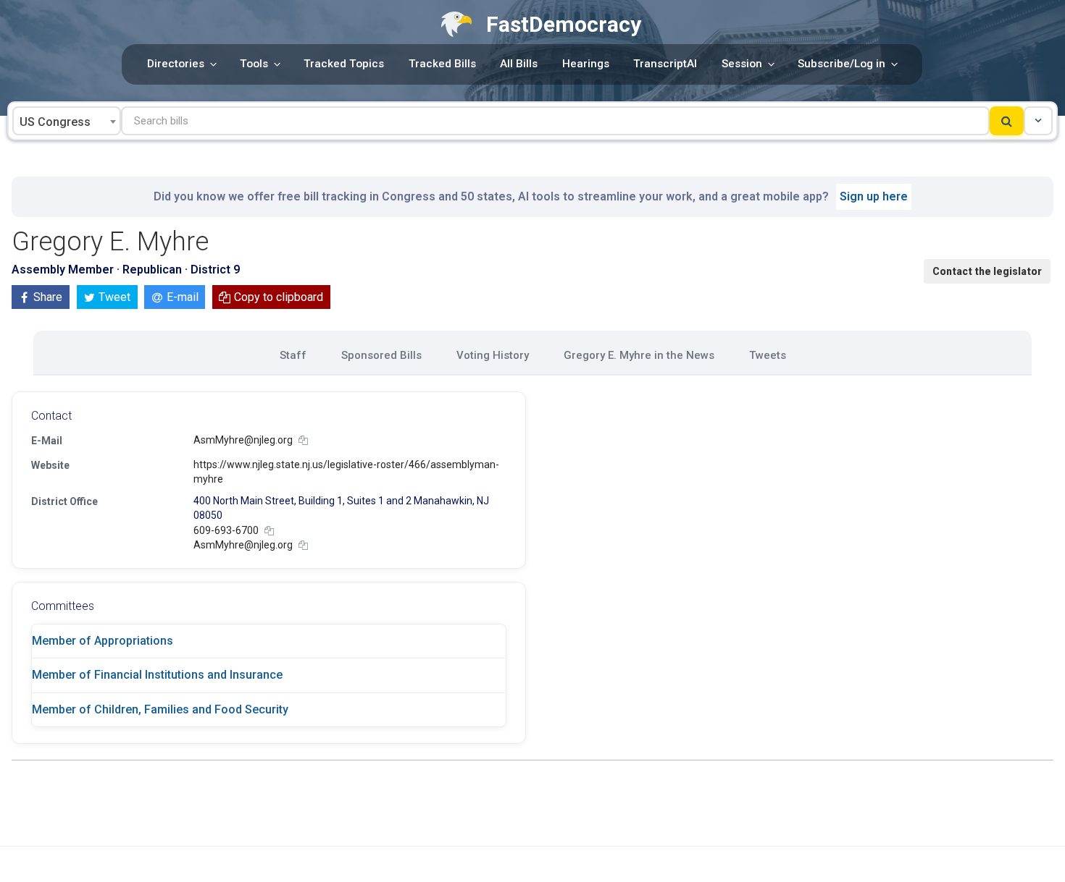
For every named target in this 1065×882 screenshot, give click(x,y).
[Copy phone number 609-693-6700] (269, 530)
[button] (1038, 120)
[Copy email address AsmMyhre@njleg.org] (303, 440)
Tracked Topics (344, 63)
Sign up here (874, 196)
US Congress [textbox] (55, 122)
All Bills (519, 63)
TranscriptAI (665, 63)
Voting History (492, 355)
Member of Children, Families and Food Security (160, 709)
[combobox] (66, 120)
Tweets (767, 355)
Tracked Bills (442, 63)
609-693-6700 (226, 530)
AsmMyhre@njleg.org (243, 440)
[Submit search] (1007, 120)
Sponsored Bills (381, 355)
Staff (293, 355)
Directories (175, 63)
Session (742, 63)
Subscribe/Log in (841, 63)
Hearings (585, 63)
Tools (254, 63)
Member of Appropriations (102, 641)
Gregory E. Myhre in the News (639, 355)
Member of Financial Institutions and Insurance (157, 675)
